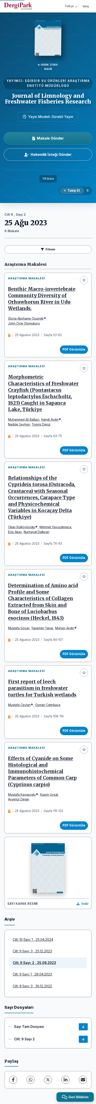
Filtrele (50, 249)
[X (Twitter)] (48, 1080)
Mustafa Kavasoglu (22, 794)
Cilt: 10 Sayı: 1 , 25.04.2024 (33, 940)
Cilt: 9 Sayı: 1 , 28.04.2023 (32, 974)
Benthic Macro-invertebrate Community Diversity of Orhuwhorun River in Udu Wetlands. (41, 298)
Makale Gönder (50, 138)
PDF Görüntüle (74, 349)
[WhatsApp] (31, 1080)
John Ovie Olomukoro (24, 323)
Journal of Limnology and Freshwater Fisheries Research (48, 98)
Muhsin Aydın (64, 628)
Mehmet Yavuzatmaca (55, 527)
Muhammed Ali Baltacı (23, 419)
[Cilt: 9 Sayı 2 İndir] (83, 1039)
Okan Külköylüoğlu (21, 527)
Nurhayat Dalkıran (36, 532)
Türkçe (69, 6)
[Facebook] (13, 1080)
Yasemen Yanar (42, 628)
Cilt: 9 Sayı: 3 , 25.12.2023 (32, 951)
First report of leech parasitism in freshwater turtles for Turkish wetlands (42, 688)
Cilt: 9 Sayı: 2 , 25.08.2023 (34, 963)
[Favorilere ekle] (84, 280)
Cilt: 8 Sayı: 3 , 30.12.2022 (32, 986)
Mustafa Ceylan (19, 705)
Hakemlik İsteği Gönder (51, 154)
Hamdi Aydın (49, 419)
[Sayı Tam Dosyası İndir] (83, 1026)
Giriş (86, 6)
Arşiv (9, 919)
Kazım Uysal (49, 794)
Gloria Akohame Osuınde (26, 318)
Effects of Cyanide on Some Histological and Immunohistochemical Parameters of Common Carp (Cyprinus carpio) (42, 771)
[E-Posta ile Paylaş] (83, 1080)
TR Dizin (48, 178)
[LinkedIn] (65, 1080)
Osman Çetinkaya (47, 705)
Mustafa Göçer (18, 628)
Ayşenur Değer (18, 799)
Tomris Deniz (41, 424)
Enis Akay (15, 532)
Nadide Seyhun (19, 424)
